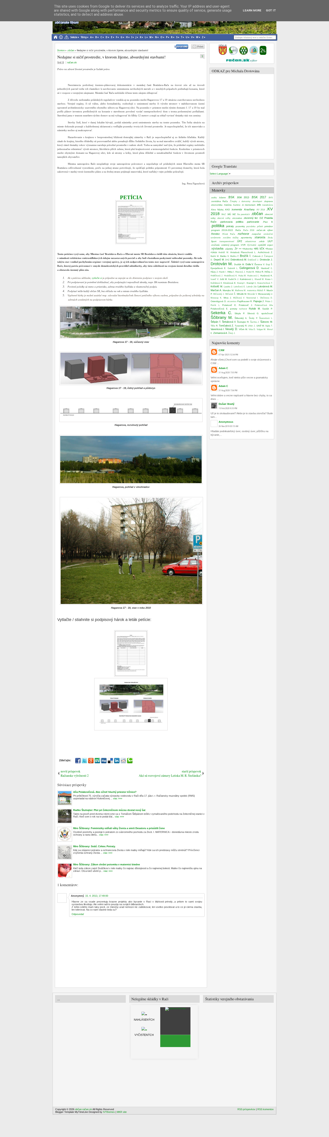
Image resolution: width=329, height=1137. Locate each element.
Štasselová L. (266, 318)
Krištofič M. (217, 286)
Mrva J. (228, 298)
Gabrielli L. (233, 268)
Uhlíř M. (260, 325)
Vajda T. (269, 326)
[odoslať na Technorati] (129, 760)
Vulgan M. (261, 329)
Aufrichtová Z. (265, 252)
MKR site (122, 1112)
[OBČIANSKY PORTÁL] (222, 54)
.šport (213, 241)
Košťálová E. (217, 283)
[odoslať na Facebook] (78, 760)
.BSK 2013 (243, 197)
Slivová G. (253, 313)
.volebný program (230, 245)
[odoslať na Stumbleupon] (97, 760)
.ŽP (236, 248)
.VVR (243, 245)
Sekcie (73, 37)
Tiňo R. (214, 325)
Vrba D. (252, 329)
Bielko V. (224, 256)
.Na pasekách (243, 214)
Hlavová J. (240, 272)
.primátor (268, 226)
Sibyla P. (240, 313)
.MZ (234, 214)
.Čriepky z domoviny (239, 201)
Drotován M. (222, 264)
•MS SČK (259, 248)
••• (240, 248)
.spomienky (246, 237)
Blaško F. (234, 256)
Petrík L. (215, 305)
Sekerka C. (221, 313)
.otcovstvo (237, 218)
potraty (233, 308)
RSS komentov (265, 1109)
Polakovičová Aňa (264, 305)
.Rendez (215, 234)
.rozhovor (243, 233)
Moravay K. (216, 298)
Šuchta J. (254, 322)
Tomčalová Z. (226, 325)
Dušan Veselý (226, 404)
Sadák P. (267, 308)
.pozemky (240, 226)
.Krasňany (249, 209)
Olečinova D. (266, 298)
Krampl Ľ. (252, 283)
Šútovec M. (266, 321)
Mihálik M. (242, 294)
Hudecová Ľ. (253, 276)
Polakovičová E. (219, 308)
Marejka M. (228, 290)
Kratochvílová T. (265, 283)
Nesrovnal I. (252, 298)
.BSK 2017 (258, 197)
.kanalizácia (267, 205)
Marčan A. (216, 290)
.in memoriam (248, 205)
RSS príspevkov (246, 1109)
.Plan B (268, 222)
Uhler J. (252, 326)
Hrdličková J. (217, 276)
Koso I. (269, 279)
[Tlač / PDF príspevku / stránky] (198, 48)
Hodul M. (250, 272)
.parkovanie (252, 221)
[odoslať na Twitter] (84, 760)
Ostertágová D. (218, 301)
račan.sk (72, 62)
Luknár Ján (251, 287)
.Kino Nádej (217, 209)
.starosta (259, 237)
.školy (270, 238)
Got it (271, 10)
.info (258, 204)
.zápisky (229, 248)
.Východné (251, 245)
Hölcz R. (259, 272)
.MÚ (229, 214)
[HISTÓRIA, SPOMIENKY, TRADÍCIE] (233, 54)
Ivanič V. (215, 279)
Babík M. (215, 256)
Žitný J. (231, 333)
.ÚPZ (239, 241)
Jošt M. (223, 279)
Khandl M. (259, 279)
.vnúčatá (215, 245)
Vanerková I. (217, 329)
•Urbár (214, 252)
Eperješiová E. (218, 268)
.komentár (236, 209)
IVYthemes (109, 1112)
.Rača (238, 230)
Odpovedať (78, 914)
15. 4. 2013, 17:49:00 (96, 895)
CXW (221, 350)
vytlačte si (97, 278)
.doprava (268, 201)
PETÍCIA (131, 197)
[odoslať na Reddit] (123, 760)
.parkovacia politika (231, 221)
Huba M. (242, 276)
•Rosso (269, 248)
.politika (217, 226)
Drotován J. (266, 259)
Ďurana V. (259, 264)
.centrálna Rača (219, 201)
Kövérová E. (229, 283)
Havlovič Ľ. (267, 268)
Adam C (223, 368)
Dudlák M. (239, 264)
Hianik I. (223, 272)
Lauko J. (228, 286)
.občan (257, 213)
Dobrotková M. (239, 259)
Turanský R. (241, 325)
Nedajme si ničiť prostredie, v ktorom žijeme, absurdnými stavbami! (111, 57)
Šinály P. (253, 318)
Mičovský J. (219, 294)
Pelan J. (269, 301)
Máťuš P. (261, 290)
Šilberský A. (241, 318)
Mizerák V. (252, 294)
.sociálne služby (230, 238)
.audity (214, 197)
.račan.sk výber (264, 230)
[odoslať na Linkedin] (117, 760)
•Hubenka (247, 248)
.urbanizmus (250, 241)
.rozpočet (256, 234)
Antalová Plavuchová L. (243, 252)
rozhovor (243, 309)
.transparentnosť (226, 241)
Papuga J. (259, 301)
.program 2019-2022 (222, 230)
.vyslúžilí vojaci (265, 245)
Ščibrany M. (222, 317)
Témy (84, 37)
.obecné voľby (223, 218)
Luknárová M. (265, 286)
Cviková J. (257, 256)
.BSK (231, 197)
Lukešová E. (240, 287)
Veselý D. (231, 329)
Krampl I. (241, 283)
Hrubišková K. (230, 276)
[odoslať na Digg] (104, 760)
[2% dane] (263, 54)
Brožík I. (245, 256)
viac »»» (117, 798)
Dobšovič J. (253, 260)
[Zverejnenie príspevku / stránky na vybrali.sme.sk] (182, 48)
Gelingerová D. (249, 268)
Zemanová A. (220, 333)
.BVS (270, 197)
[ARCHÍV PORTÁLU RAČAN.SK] (253, 54)
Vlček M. (243, 329)
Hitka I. (231, 272)
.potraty (230, 226)
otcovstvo (231, 301)
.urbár (261, 241)
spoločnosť (267, 313)
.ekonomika (216, 205)
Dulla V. (250, 264)
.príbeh (259, 226)
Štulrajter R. (243, 322)
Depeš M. (219, 259)
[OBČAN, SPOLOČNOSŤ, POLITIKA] (243, 54)
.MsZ (223, 214)
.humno (236, 205)
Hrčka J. (269, 272)
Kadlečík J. (233, 279)
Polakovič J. (246, 305)
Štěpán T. (216, 321)
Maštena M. (240, 290)
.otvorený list (250, 218)
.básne (222, 197)
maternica (251, 290)
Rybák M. (255, 308)
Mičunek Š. (230, 294)
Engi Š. (269, 264)
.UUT (270, 241)
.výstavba (217, 248)
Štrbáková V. (229, 321)
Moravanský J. (265, 294)
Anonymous (226, 421)
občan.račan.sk (83, 1109)
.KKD (227, 209)
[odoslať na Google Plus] (91, 760)
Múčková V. (239, 298)
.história (228, 205)
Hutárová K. (266, 275)
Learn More (252, 10)
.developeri (257, 201)
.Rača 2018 (248, 230)
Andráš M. (223, 252)
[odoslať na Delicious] (110, 760)
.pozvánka (250, 226)
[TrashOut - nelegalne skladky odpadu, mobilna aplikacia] (175, 1008)
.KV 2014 (260, 210)
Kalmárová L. (247, 279)
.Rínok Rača (228, 234)
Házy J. (214, 272)
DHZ (227, 260)
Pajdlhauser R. (245, 301)
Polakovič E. (229, 305)
